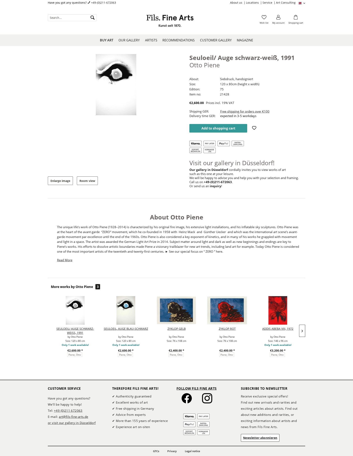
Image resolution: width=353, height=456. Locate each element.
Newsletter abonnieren (260, 438)
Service (268, 2)
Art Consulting (286, 2)
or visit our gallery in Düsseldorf (72, 423)
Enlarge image (60, 181)
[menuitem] (238, 2)
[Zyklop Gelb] (176, 310)
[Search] (92, 17)
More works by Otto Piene (75, 286)
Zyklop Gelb (177, 329)
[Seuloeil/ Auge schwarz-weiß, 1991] (75, 310)
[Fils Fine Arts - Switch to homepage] (169, 21)
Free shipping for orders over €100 (244, 111)
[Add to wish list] (255, 128)
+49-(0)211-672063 (103, 2)
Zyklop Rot (227, 329)
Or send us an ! (205, 186)
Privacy (172, 451)
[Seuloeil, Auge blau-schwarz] (126, 310)
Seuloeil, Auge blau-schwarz (126, 329)
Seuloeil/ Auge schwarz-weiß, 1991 (75, 331)
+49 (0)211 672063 (68, 410)
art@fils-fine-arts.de (73, 417)
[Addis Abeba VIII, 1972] (278, 310)
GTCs (156, 451)
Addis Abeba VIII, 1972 (277, 329)
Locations (253, 2)
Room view (87, 181)
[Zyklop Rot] (227, 310)
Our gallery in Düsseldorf (208, 170)
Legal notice (192, 451)
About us (236, 2)
